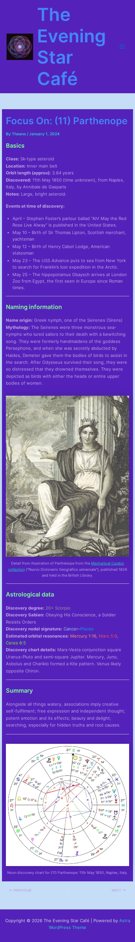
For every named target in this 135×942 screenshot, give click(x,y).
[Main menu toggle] (122, 46)
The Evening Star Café (71, 46)
